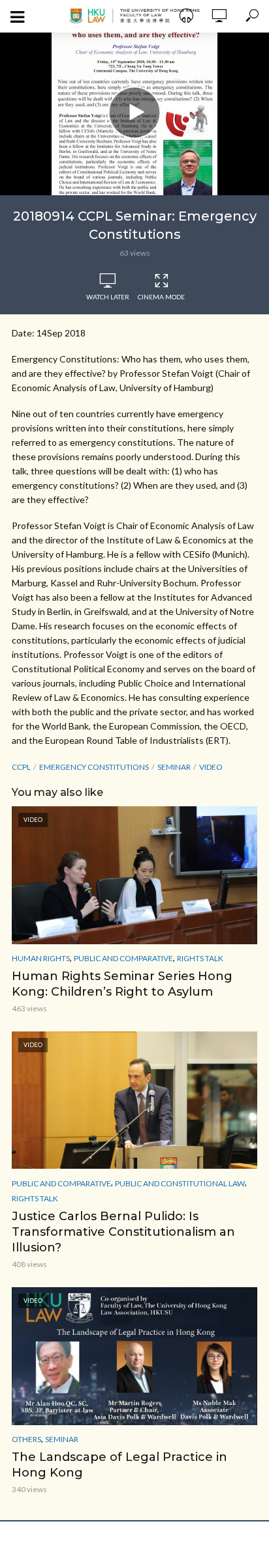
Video (211, 767)
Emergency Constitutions (94, 767)
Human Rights (41, 958)
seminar (174, 767)
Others (26, 1439)
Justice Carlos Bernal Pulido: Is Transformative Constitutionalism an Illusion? (123, 1232)
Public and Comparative (123, 958)
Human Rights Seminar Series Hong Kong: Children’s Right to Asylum (122, 984)
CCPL (21, 767)
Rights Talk (200, 958)
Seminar (61, 1439)
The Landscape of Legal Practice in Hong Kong (119, 1465)
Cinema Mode (161, 297)
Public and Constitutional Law (180, 1183)
